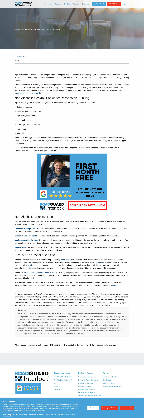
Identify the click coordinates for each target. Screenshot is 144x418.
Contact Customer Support (87, 377)
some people (66, 260)
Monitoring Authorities (110, 377)
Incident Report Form (85, 383)
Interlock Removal (84, 386)
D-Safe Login (107, 380)
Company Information (62, 373)
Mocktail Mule (20, 247)
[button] (125, 4)
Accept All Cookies (127, 408)
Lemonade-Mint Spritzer (25, 229)
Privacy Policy (8, 416)
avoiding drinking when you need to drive (39, 272)
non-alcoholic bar (101, 262)
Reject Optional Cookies (109, 408)
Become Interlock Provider (112, 386)
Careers (56, 386)
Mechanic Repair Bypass (86, 393)
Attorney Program (109, 383)
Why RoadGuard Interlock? (63, 380)
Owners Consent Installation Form (89, 396)
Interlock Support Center (86, 389)
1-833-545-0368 (114, 4)
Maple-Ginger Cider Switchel (26, 240)
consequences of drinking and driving (29, 93)
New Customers (55, 4)
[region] (72, 408)
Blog (55, 383)
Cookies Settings (93, 408)
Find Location (99, 4)
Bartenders (30, 265)
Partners (85, 4)
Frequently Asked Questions (88, 380)
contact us (113, 285)
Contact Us (57, 389)
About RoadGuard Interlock (63, 377)
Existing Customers (71, 4)
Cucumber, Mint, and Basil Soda (27, 236)
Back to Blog (20, 56)
